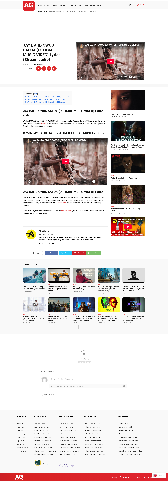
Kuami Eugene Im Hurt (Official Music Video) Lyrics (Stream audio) (33, 318)
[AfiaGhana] (30, 237)
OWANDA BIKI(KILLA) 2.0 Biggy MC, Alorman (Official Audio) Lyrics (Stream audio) (108, 318)
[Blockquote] (70, 386)
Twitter (138, 477)
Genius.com (61, 203)
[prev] (140, 11)
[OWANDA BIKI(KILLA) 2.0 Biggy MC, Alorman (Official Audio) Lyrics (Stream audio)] (109, 304)
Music (24, 284)
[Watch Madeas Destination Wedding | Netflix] (128, 194)
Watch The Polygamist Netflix (123, 114)
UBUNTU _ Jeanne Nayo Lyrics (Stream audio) (84, 288)
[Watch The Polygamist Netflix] (128, 100)
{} (80, 386)
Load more (83, 327)
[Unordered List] (67, 386)
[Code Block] (74, 386)
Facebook (113, 477)
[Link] (77, 386)
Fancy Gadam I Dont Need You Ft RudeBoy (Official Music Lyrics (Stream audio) (84, 318)
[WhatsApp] (54, 68)
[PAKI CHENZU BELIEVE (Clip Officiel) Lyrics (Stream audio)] (34, 275)
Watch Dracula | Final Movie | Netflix (125, 178)
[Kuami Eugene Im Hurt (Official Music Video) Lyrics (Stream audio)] (34, 304)
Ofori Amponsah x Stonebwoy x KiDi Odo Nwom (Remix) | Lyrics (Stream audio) (133, 318)
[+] (83, 386)
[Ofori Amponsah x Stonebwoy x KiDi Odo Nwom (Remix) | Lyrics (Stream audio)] (133, 304)
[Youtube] (143, 5)
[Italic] (54, 386)
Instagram (126, 477)
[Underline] (58, 386)
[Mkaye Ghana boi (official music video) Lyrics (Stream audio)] (59, 304)
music (43, 124)
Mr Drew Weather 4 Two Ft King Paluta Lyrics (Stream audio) (58, 289)
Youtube (149, 477)
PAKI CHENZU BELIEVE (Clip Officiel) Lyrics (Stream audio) (70, 11)
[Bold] (51, 386)
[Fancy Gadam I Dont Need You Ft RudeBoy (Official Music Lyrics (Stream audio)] (84, 304)
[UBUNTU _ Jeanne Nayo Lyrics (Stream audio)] (84, 275)
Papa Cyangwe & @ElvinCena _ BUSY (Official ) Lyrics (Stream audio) (108, 289)
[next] (143, 11)
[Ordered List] (64, 386)
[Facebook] (134, 5)
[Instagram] (137, 5)
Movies (113, 112)
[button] (130, 5)
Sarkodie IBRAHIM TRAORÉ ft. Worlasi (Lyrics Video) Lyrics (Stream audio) (133, 289)
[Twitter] (140, 5)
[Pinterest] (49, 68)
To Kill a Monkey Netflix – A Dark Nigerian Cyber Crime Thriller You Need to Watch (127, 146)
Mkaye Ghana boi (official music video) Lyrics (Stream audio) (58, 318)
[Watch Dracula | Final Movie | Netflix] (128, 163)
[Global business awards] (44, 466)
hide (35, 94)
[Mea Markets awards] (67, 467)
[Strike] (61, 386)
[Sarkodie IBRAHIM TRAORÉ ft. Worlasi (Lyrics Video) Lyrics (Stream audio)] (133, 275)
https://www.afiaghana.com (47, 234)
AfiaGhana (44, 231)
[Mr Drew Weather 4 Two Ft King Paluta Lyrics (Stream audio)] (59, 275)
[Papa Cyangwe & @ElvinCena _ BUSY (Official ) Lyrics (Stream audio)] (109, 275)
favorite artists (66, 211)
